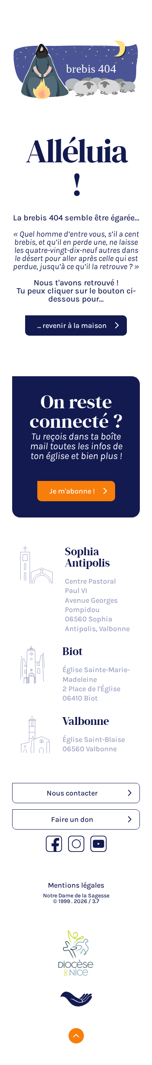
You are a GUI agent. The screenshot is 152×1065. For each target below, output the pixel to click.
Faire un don (72, 819)
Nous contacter (72, 793)
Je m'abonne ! (72, 491)
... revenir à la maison (72, 325)
